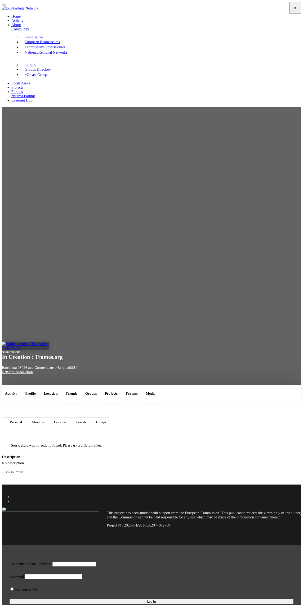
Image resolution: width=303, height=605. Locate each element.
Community (20, 29)
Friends (71, 395)
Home (16, 16)
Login (19, 111)
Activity (17, 20)
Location (51, 393)
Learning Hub (21, 100)
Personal (16, 422)
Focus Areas (20, 83)
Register (158, 121)
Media (151, 395)
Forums (23, 94)
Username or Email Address (30, 564)
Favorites (60, 422)
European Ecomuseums (42, 42)
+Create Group (36, 75)
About (16, 25)
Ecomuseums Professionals (45, 47)
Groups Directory (38, 69)
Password (16, 576)
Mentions (38, 422)
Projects (17, 87)
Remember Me (25, 589)
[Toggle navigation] (4, 5)
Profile (30, 393)
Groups (91, 393)
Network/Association (17, 372)
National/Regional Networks (46, 52)
